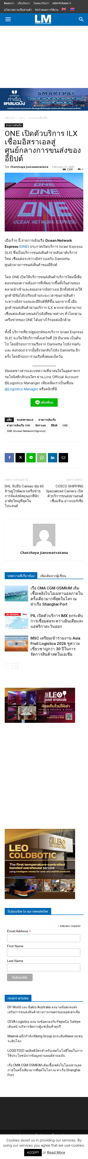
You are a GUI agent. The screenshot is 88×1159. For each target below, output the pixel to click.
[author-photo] (44, 546)
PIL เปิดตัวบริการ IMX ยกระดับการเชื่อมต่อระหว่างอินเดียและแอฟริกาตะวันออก (57, 621)
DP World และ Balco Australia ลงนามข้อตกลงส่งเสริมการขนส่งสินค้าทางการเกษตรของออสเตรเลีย (44, 1009)
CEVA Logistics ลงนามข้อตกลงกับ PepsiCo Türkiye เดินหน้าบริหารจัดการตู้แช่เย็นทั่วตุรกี (44, 1024)
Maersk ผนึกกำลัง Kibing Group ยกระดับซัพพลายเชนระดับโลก (45, 1038)
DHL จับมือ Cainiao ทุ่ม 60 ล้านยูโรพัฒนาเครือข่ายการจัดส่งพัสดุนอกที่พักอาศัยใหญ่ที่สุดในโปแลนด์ (24, 496)
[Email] (63, 457)
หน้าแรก (10, 118)
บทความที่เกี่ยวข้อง (21, 576)
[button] (81, 19)
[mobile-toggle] (7, 19)
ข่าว (22, 118)
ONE (24, 246)
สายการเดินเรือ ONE (18, 425)
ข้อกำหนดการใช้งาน (46, 9)
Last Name (15, 961)
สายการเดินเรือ (38, 118)
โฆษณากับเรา (41, 3)
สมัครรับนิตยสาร (61, 3)
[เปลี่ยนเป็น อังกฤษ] (64, 9)
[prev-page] (8, 666)
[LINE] (31, 457)
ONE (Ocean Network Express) (26, 431)
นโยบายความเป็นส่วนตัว (18, 9)
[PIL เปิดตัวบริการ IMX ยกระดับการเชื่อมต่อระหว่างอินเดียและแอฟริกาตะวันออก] (16, 621)
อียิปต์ (54, 425)
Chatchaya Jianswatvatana (29, 166)
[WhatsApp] (41, 457)
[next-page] (15, 666)
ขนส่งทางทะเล (25, 419)
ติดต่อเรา (9, 3)
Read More (56, 1152)
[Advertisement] (44, 55)
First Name (15, 946)
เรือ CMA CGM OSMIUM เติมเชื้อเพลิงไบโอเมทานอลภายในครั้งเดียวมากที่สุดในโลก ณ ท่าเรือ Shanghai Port (44, 1070)
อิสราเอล (40, 425)
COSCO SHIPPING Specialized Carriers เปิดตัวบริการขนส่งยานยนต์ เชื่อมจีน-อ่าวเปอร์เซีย (64, 493)
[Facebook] (9, 457)
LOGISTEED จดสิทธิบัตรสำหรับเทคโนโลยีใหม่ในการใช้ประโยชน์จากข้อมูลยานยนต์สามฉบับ (45, 1053)
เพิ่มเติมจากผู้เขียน (53, 576)
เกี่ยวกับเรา (24, 3)
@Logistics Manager (21, 389)
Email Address (19, 931)
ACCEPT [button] (33, 1152)
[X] (20, 457)
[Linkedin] (52, 457)
